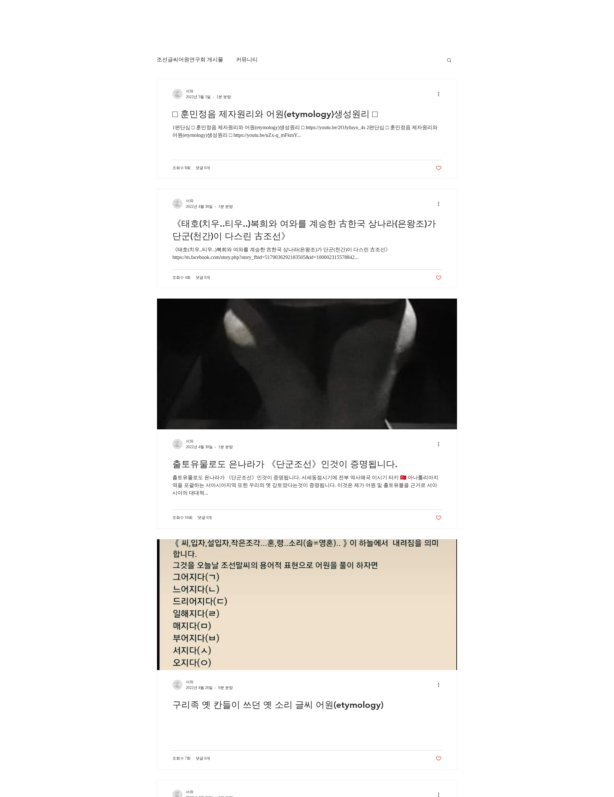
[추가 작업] (441, 94)
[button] (449, 60)
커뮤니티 (247, 60)
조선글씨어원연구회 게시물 (190, 60)
